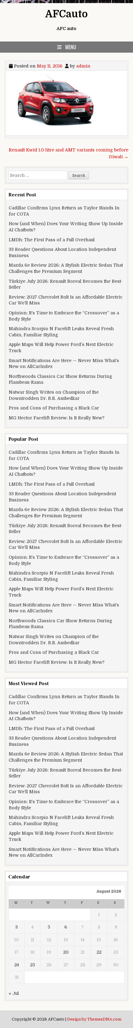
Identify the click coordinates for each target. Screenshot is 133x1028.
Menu (70, 47)
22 (99, 952)
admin (83, 65)
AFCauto (66, 14)
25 (32, 964)
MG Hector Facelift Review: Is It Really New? (57, 417)
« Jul (14, 993)
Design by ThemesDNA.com (94, 1019)
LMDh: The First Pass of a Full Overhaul (52, 239)
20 (66, 952)
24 (16, 964)
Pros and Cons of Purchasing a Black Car (54, 407)
